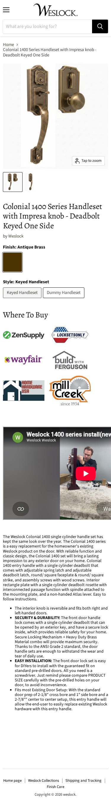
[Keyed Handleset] (23, 300)
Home (8, 44)
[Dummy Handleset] (64, 300)
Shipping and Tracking (83, 780)
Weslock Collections (43, 780)
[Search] (100, 26)
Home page (12, 780)
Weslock (15, 236)
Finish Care (55, 786)
